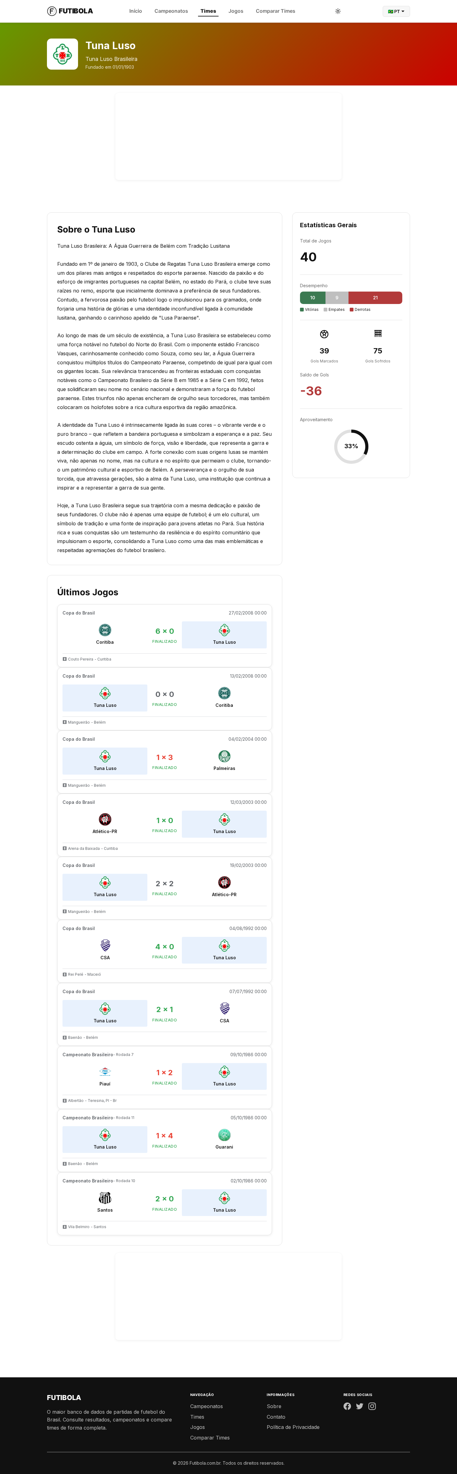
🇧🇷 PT (394, 11)
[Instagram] (372, 1407)
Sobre (274, 1406)
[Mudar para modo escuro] (338, 11)
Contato (276, 1417)
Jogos (235, 11)
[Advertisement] (228, 136)
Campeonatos (171, 11)
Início (135, 11)
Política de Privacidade (293, 1427)
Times (208, 11)
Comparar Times (275, 11)
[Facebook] (347, 1407)
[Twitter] (359, 1407)
